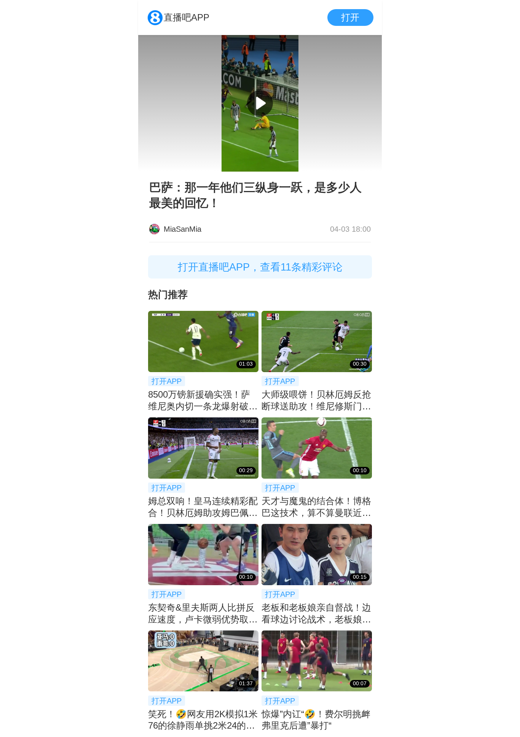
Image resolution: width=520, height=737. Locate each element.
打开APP (167, 381)
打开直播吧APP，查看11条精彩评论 (260, 267)
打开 (350, 17)
